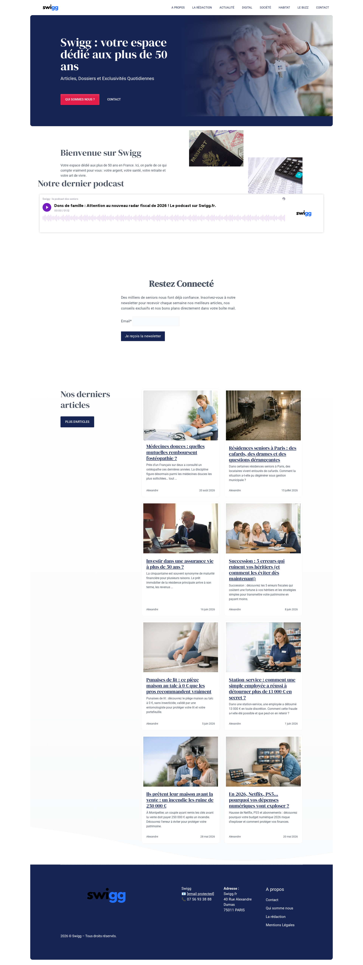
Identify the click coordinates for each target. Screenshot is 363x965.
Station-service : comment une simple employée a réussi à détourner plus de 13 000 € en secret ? (262, 688)
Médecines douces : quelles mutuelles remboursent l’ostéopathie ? (175, 452)
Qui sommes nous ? (80, 99)
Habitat (284, 7)
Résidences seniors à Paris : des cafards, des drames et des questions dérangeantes (262, 454)
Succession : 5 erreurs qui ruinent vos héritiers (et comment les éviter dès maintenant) (257, 570)
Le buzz (303, 7)
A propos (178, 7)
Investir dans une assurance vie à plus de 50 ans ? (179, 564)
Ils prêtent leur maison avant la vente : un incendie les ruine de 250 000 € (179, 800)
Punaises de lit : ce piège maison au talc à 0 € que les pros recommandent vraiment (178, 685)
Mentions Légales (280, 925)
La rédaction (202, 7)
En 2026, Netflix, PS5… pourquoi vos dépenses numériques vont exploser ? (259, 800)
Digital (247, 7)
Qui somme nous (279, 908)
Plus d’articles (77, 422)
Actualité (227, 7)
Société (265, 7)
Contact (322, 7)
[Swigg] (51, 7)
